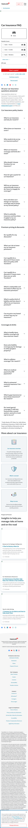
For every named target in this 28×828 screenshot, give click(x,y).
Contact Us (14, 693)
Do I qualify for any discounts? (10, 235)
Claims (14, 663)
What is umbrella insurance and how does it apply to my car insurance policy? (12, 216)
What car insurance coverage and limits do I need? (12, 151)
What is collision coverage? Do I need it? (12, 360)
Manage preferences (14, 825)
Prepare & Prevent (14, 666)
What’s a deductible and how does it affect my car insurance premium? (12, 288)
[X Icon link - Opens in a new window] (14, 650)
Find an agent (14, 80)
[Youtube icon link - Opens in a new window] (11, 650)
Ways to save (14, 501)
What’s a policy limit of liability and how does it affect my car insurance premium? (12, 302)
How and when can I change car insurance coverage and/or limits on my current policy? (12, 202)
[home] (5, 3)
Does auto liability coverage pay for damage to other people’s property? (13, 347)
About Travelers (14, 674)
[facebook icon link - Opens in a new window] (9, 650)
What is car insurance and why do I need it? (11, 118)
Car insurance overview (14, 448)
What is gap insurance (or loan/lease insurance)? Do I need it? (13, 396)
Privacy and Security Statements (14, 712)
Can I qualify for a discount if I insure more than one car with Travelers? (12, 275)
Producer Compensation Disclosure (14, 720)
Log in (19, 3)
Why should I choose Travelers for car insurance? (11, 164)
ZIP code (3, 63)
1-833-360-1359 (20, 74)
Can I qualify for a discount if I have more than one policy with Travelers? (12, 260)
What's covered (14, 475)
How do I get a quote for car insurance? (12, 175)
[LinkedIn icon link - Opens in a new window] (16, 650)
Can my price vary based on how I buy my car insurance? (12, 315)
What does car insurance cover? (12, 129)
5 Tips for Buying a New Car (11, 546)
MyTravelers (14, 696)
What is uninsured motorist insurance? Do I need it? (12, 384)
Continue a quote (14, 77)
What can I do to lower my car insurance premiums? (12, 247)
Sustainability (14, 682)
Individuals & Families (14, 657)
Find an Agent (14, 701)
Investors (14, 679)
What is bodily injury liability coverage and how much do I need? (11, 334)
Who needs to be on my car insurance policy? (12, 140)
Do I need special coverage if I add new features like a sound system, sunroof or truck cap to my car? (12, 411)
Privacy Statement (18, 818)
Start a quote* (14, 70)
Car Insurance (6, 8)
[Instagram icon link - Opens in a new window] (19, 650)
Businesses (14, 660)
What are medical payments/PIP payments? (10, 371)
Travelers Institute (14, 685)
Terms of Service (14, 709)
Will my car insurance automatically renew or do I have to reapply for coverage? (12, 188)
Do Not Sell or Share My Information (14, 715)
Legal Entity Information (14, 723)
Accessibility (14, 718)
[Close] (26, 812)
